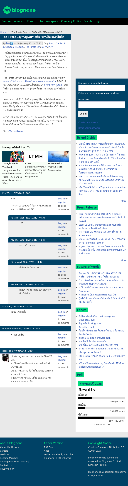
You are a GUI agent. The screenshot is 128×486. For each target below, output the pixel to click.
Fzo (4, 193)
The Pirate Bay (32, 46)
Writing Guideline (9, 461)
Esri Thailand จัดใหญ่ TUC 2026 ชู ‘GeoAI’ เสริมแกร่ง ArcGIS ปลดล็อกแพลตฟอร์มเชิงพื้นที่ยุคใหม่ (102, 217)
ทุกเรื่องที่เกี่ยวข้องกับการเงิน (93, 341)
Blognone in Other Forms (57, 457)
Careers (4, 450)
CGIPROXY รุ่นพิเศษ (53, 85)
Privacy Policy (7, 468)
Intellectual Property (13, 46)
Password (83, 99)
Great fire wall (86, 327)
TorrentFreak (16, 131)
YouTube (68, 454)
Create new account (88, 122)
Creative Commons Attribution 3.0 (106, 447)
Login (98, 21)
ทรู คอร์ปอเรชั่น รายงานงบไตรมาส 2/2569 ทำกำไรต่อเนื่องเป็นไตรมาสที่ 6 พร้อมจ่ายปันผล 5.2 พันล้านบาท (102, 250)
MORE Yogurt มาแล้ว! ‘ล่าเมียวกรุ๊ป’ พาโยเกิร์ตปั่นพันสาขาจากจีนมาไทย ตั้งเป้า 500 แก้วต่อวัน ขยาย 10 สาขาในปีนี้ (102, 158)
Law (51, 43)
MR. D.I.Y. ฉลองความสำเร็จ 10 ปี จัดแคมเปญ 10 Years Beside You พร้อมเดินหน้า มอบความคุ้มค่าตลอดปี (101, 180)
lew (8, 43)
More (123, 200)
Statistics (4, 454)
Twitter (47, 454)
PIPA (50, 46)
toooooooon (9, 328)
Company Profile (71, 21)
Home (3, 32)
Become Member (9, 457)
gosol (5, 350)
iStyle (13, 262)
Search (88, 21)
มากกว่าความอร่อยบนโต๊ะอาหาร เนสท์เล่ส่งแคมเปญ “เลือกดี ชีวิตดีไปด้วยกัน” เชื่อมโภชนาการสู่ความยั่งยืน (100, 169)
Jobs (40, 21)
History (15, 447)
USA (56, 43)
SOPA (44, 46)
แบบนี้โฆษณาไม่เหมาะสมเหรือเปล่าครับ (98, 345)
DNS (62, 43)
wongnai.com (95, 475)
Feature (6, 21)
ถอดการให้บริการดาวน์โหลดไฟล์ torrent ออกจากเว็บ (29, 81)
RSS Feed (49, 447)
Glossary (24, 461)
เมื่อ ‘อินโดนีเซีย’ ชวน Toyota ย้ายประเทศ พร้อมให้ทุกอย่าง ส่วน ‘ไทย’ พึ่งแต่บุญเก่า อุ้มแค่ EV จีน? (102, 191)
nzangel (15, 239)
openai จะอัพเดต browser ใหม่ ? (95, 337)
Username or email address (93, 83)
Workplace (52, 21)
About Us (5, 447)
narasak (15, 217)
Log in (61, 198)
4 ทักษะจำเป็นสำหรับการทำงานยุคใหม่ (97, 294)
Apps (46, 450)
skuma (14, 284)
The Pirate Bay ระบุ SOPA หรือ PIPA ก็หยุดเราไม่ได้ (33, 37)
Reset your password (89, 127)
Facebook (57, 454)
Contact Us (6, 465)
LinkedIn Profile (97, 464)
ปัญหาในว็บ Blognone (90, 323)
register (62, 202)
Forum (31, 21)
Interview (19, 21)
